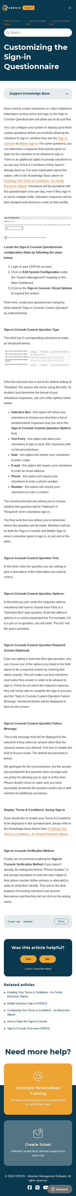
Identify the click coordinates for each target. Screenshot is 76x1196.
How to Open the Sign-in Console (27, 1021)
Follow (61, 921)
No (48, 959)
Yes (28, 959)
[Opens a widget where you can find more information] (59, 1189)
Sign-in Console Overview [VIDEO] (28, 1028)
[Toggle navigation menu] (70, 8)
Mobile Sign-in (28, 143)
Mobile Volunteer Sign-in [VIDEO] (27, 1003)
